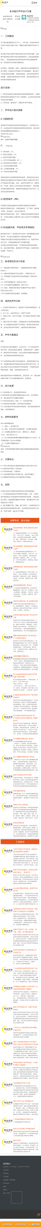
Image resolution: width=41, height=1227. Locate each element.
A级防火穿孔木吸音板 (20, 804)
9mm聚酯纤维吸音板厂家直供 (23, 738)
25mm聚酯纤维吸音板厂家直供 (23, 757)
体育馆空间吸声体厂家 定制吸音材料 (25, 601)
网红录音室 (17, 1140)
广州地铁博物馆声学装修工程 (23, 1119)
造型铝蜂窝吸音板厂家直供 (22, 585)
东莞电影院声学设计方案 (21, 1083)
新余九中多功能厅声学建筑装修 (24, 1128)
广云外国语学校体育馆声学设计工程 (25, 968)
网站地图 (12, 1180)
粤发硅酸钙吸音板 (19, 791)
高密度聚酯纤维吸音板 (21, 656)
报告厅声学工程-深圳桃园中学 (23, 1101)
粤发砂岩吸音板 (18, 823)
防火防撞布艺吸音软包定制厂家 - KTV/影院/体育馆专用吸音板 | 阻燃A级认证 (25, 718)
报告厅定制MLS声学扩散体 (22, 775)
